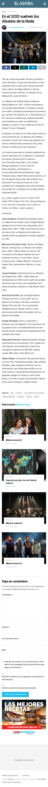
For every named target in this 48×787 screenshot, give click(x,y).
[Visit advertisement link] (24, 718)
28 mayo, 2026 (11, 567)
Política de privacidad (10, 775)
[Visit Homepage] (24, 3)
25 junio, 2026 (12, 526)
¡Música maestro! (14, 440)
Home (4, 12)
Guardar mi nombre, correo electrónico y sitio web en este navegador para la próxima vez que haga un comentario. (24, 664)
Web (4, 650)
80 (12, 393)
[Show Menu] (3, 4)
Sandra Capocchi (17, 27)
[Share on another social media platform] (42, 67)
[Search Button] (45, 4)
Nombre (6, 627)
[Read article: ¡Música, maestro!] (24, 508)
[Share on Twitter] (15, 67)
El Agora (11, 779)
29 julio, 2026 (11, 443)
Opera (29, 397)
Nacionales (12, 12)
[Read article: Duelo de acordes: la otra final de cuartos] (24, 465)
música (21, 397)
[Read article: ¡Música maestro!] (24, 425)
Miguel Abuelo (9, 397)
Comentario (8, 594)
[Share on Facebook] (6, 67)
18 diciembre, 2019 (35, 27)
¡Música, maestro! (14, 523)
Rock (37, 397)
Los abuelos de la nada (34, 393)
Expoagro (9, 477)
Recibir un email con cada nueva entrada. (19, 688)
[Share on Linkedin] (33, 67)
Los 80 (19, 393)
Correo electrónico (11, 638)
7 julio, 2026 (11, 486)
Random (9, 437)
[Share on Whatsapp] (24, 67)
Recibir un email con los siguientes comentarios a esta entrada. (23, 678)
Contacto (25, 775)
